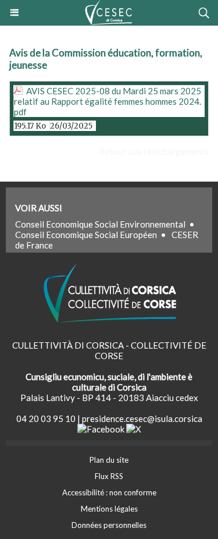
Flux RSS (109, 476)
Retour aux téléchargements (154, 151)
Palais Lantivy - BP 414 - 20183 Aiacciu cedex (109, 397)
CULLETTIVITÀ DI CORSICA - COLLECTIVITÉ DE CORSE (109, 350)
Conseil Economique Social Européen (86, 234)
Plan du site (109, 459)
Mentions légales (109, 508)
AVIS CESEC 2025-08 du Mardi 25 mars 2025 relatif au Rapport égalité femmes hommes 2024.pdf (107, 101)
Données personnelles (109, 525)
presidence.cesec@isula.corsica (142, 418)
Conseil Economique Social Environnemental (100, 224)
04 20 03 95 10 (46, 418)
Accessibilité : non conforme (109, 492)
